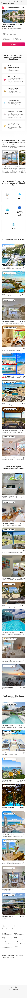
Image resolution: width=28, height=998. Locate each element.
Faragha (11, 991)
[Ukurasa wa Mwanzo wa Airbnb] (3, 7)
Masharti (16, 991)
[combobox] (13, 35)
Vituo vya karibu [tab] (5, 928)
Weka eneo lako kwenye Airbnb (16, 7)
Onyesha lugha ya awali (8, 3)
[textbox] (7, 40)
